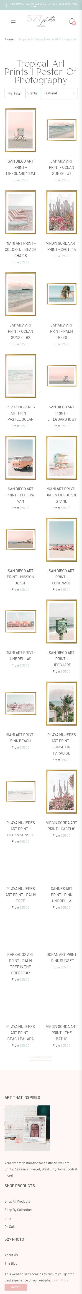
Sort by (32, 93)
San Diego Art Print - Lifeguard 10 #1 (61, 413)
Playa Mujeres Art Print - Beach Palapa (20, 1033)
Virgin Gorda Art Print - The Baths (61, 1033)
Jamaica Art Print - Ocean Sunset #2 (20, 331)
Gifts (8, 1218)
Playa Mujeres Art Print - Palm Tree (20, 895)
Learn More (60, 1280)
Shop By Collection (18, 1210)
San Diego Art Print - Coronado (61, 577)
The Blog (11, 1263)
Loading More (41, 1057)
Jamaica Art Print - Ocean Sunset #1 (61, 167)
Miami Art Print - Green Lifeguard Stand (61, 495)
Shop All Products (17, 1201)
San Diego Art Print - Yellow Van (20, 495)
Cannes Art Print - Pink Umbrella (61, 895)
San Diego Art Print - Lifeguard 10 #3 (20, 167)
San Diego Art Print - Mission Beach (20, 577)
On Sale (10, 1227)
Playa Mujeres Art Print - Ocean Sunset (20, 829)
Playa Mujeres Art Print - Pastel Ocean (20, 413)
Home (9, 39)
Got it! (15, 1287)
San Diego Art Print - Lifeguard (61, 659)
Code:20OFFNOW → (68, 5)
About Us (11, 1255)
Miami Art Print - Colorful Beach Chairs (20, 249)
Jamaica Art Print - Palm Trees (61, 331)
